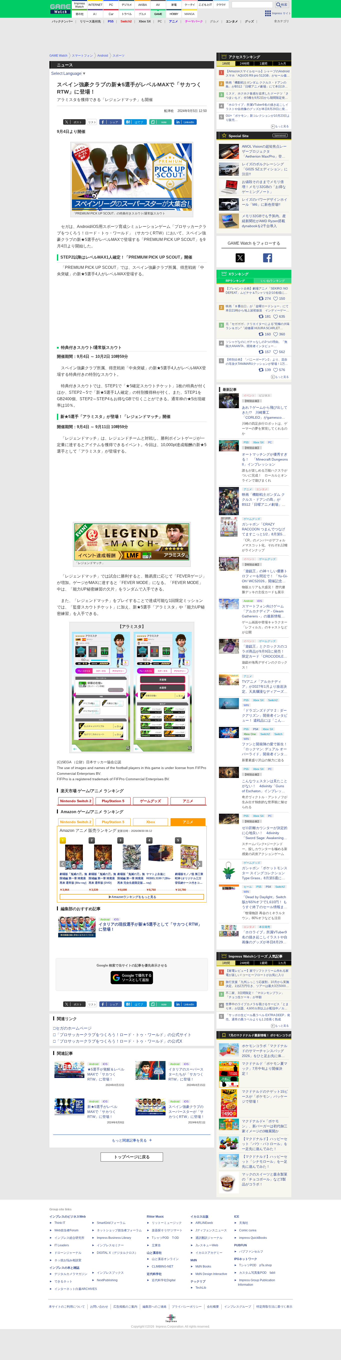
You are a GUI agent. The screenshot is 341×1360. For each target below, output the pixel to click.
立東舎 (156, 1245)
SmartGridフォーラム (111, 1223)
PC (160, 21)
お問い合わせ (99, 1306)
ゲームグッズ (150, 801)
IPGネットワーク (245, 1259)
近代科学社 (154, 1274)
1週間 (263, 63)
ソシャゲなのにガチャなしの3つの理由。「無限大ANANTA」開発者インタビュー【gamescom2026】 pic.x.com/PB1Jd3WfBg (256, 346)
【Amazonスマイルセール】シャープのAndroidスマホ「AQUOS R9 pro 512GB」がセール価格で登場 (258, 76)
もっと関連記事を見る (129, 1140)
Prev (64, 864)
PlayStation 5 (113, 801)
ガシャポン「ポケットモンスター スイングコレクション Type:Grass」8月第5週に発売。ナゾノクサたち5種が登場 (264, 878)
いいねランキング (273, 281)
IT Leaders (61, 1245)
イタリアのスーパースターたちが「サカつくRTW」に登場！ (186, 1074)
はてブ (139, 122)
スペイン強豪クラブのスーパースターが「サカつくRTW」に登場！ (186, 1112)
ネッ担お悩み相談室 (67, 1260)
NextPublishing (107, 1280)
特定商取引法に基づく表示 (274, 1306)
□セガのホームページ (72, 1028)
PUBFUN (240, 1245)
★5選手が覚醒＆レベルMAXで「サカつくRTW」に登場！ (105, 1074)
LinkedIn (189, 122)
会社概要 (213, 1306)
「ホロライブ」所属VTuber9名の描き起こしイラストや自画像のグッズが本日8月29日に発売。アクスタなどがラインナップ (257, 109)
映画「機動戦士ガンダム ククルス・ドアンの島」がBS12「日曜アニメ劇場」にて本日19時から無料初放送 (257, 87)
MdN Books (203, 1266)
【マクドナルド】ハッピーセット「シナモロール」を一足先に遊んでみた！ (264, 1161)
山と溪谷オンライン (165, 1259)
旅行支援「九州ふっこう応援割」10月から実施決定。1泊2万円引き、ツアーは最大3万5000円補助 (257, 986)
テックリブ (197, 1281)
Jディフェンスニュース (211, 1230)
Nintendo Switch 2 (75, 801)
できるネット (63, 1281)
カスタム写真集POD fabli (257, 1272)
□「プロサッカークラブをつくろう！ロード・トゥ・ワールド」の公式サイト (122, 1035)
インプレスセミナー (110, 1245)
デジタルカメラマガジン (70, 1274)
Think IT (59, 1223)
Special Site (239, 136)
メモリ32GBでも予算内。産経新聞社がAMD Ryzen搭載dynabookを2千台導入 (264, 221)
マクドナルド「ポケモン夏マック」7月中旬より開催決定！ (264, 1068)
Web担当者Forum (66, 1230)
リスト (92, 122)
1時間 (226, 63)
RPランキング (235, 281)
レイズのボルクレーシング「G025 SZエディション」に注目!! (265, 169)
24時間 (244, 63)
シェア (114, 122)
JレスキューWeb (206, 1245)
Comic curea (247, 1230)
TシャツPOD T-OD (165, 1238)
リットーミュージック (167, 1223)
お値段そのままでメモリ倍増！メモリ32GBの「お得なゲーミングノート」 (264, 187)
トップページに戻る (132, 1157)
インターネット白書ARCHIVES (75, 1289)
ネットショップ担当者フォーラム (119, 1230)
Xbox (150, 822)
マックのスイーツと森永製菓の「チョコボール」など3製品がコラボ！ (264, 1179)
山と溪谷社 (154, 1253)
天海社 (243, 1223)
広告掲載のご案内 (125, 1306)
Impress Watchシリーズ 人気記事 (256, 956)
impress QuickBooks (253, 1238)
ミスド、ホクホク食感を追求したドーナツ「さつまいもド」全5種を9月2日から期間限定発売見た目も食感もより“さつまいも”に (257, 98)
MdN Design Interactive (211, 1274)
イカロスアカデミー (208, 1253)
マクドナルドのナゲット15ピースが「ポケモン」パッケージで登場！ (265, 1096)
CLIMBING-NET (162, 1266)
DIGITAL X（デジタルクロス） (117, 1253)
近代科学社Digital (163, 1280)
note (164, 122)
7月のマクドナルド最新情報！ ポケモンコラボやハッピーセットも (260, 1037)
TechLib (200, 1287)
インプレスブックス (110, 1272)
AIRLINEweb (204, 1223)
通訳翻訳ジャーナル (208, 1238)
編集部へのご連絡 (155, 1306)
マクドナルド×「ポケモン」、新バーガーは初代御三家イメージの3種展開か (264, 1126)
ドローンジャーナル (67, 1253)
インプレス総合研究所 (69, 1238)
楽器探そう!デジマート (167, 1230)
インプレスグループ (237, 1306)
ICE (236, 1216)
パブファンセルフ (251, 1251)
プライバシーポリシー (187, 1306)
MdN (193, 1260)
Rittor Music (155, 1216)
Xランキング (238, 274)
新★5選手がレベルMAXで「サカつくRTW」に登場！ (102, 1112)
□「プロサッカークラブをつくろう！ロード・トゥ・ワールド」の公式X (117, 1041)
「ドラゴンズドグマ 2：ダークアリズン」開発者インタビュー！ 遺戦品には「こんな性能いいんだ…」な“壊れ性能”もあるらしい (264, 720)
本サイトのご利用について (67, 1306)
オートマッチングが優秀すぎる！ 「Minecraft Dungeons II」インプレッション (265, 459)
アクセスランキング (244, 57)
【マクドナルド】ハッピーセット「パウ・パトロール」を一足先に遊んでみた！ (264, 1144)
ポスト (78, 122)
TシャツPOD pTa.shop (255, 1265)
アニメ (188, 801)
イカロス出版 (199, 1216)
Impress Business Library (114, 1238)
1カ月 (282, 63)
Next (200, 864)
